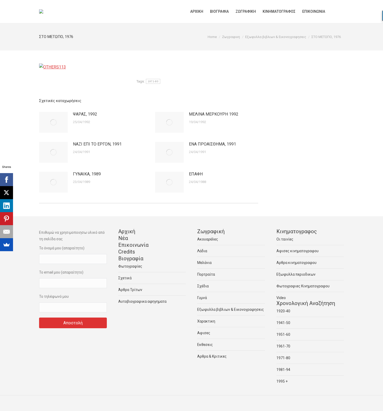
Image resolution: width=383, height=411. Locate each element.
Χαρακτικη (206, 321)
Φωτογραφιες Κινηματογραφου (303, 286)
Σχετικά (125, 278)
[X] (6, 192)
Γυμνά (202, 298)
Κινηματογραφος (296, 231)
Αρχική (126, 231)
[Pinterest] (6, 218)
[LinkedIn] (6, 205)
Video (281, 298)
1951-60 (283, 334)
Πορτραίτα (206, 274)
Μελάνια (204, 263)
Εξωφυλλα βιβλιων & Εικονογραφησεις (230, 309)
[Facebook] (6, 179)
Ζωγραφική (211, 231)
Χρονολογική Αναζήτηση (305, 303)
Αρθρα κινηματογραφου (296, 263)
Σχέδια (203, 286)
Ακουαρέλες (207, 239)
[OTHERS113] (52, 67)
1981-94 (283, 370)
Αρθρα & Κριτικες (212, 356)
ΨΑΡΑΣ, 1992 (85, 114)
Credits (126, 252)
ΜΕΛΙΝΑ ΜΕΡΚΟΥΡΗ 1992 (213, 114)
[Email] (6, 231)
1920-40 (283, 311)
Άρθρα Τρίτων (130, 290)
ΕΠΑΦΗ (196, 174)
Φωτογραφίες (130, 266)
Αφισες (203, 333)
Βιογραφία (130, 258)
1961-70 (283, 346)
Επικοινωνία (133, 245)
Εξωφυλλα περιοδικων (296, 274)
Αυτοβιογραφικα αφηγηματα (142, 301)
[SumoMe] (6, 244)
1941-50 (283, 323)
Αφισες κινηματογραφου (297, 251)
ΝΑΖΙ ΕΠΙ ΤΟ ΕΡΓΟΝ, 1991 (97, 144)
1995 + (282, 381)
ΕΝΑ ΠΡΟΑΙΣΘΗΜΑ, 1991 (212, 144)
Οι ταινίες (284, 239)
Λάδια (202, 251)
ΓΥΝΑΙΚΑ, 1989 (87, 174)
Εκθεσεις (205, 345)
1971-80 (153, 81)
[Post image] (53, 122)
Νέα (123, 238)
